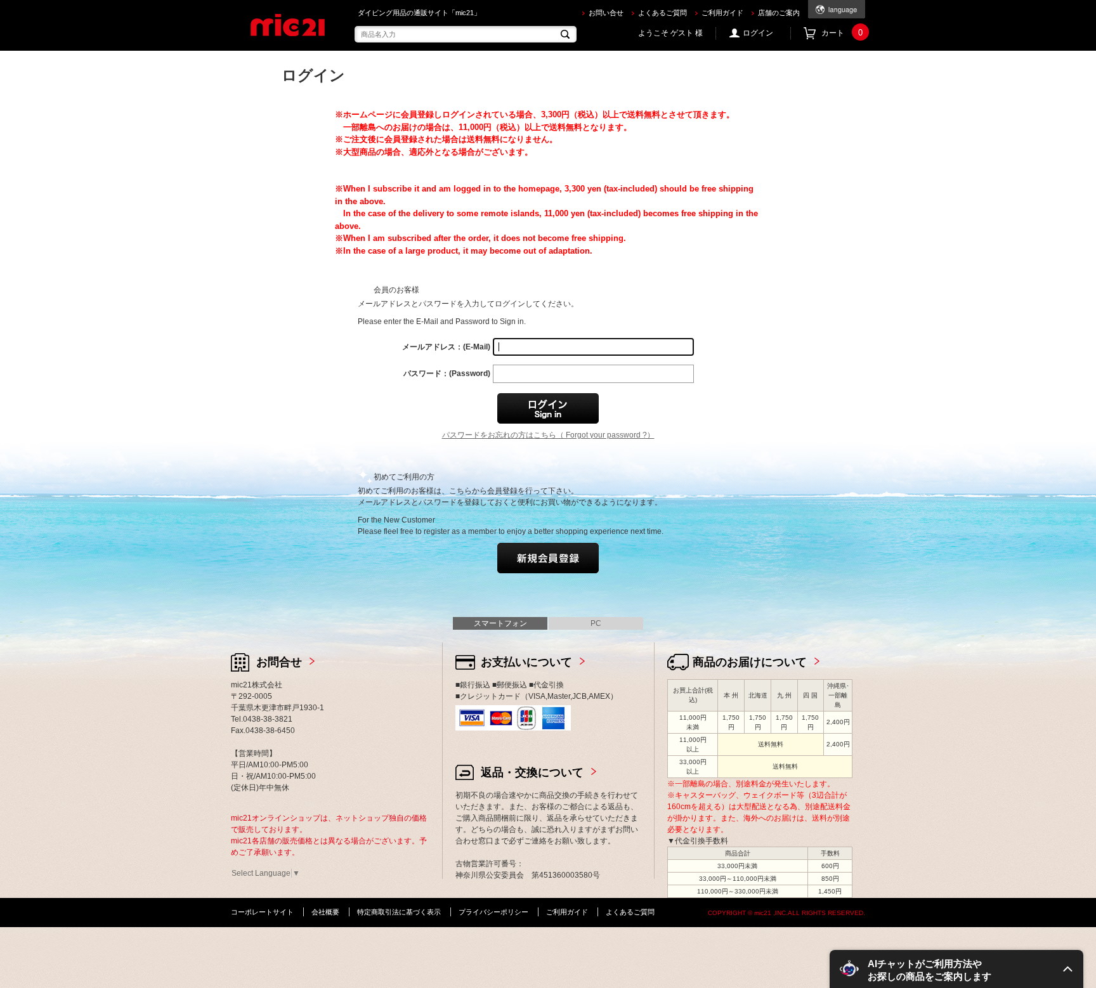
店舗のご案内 (779, 12)
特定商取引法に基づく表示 (399, 912)
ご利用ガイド (722, 12)
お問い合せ (606, 12)
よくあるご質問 (662, 12)
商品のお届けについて (750, 662)
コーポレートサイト (262, 912)
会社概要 (325, 912)
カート (842, 33)
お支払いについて (526, 662)
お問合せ (279, 662)
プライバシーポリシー (493, 912)
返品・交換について (532, 772)
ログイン (758, 33)
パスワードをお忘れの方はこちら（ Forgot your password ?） (548, 435)
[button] (956, 969)
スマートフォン (500, 623)
